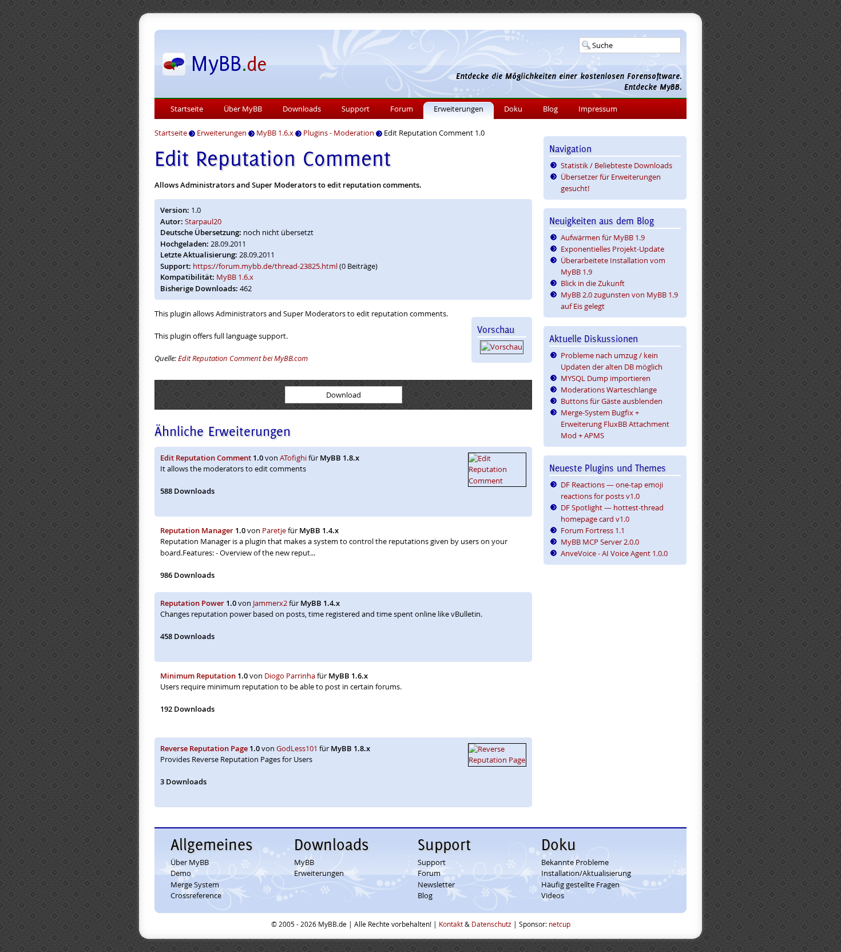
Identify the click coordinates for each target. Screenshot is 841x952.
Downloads (302, 109)
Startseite (186, 109)
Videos (552, 895)
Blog (550, 109)
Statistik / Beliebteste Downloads (616, 165)
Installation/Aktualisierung (586, 873)
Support (356, 109)
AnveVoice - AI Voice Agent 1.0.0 (614, 553)
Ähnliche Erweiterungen (222, 431)
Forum (401, 109)
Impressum (597, 109)
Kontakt (451, 924)
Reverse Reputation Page (204, 748)
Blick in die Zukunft (593, 283)
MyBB (304, 862)
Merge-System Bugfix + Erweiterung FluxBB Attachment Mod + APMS (615, 424)
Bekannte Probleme (575, 862)
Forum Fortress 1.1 (593, 530)
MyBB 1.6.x (234, 277)
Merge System (194, 884)
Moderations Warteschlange (609, 389)
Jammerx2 (270, 603)
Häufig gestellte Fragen (580, 884)
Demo (180, 873)
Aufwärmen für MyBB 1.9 (603, 237)
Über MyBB (243, 109)
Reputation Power (192, 603)
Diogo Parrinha (289, 676)
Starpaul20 (203, 221)
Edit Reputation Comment (205, 458)
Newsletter (436, 884)
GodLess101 (297, 748)
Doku (513, 109)
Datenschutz (491, 924)
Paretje (274, 530)
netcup (559, 924)
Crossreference (195, 895)
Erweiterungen (458, 109)
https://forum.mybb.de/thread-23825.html (265, 266)
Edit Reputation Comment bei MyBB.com (243, 358)
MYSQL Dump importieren (605, 378)
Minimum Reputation (198, 676)
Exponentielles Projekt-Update (612, 249)
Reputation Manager (196, 530)
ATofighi (293, 458)
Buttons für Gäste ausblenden (612, 401)
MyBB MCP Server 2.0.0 (600, 542)
